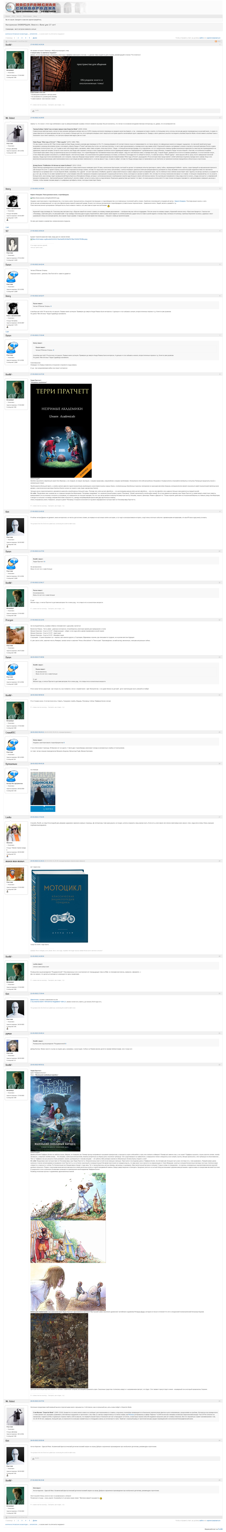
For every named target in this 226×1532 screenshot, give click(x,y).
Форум (8, 16)
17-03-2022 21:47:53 (37, 551)
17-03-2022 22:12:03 (37, 620)
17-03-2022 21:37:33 (37, 374)
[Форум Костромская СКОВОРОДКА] (47, 7)
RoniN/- (37, 1458)
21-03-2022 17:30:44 (37, 993)
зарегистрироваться (213, 38)
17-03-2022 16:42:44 (37, 264)
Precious (131, 1414)
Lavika (37, 110)
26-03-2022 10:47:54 (37, 1401)
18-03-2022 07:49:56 (37, 657)
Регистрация (27, 16)
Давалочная (34, 999)
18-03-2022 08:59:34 (37, 695)
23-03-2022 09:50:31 (37, 1065)
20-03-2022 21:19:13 (37, 861)
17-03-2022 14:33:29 (37, 188)
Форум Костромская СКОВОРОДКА (16, 34)
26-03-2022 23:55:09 (37, 1440)
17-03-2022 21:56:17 (37, 582)
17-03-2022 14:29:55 (37, 118)
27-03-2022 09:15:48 (37, 1480)
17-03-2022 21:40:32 (37, 511)
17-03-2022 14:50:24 (37, 231)
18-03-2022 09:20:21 (37, 732)
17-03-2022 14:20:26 (37, 44)
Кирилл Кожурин (180, 201)
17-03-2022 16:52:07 (37, 296)
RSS (219, 41)
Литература (33, 34)
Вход (35, 16)
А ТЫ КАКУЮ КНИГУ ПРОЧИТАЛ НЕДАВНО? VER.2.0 (48, 1002)
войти (202, 38)
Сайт (7, 227)
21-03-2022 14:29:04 (37, 956)
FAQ (13, 16)
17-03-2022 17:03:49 (37, 335)
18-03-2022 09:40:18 (37, 763)
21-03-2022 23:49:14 (37, 1033)
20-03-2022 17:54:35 (37, 817)
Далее (35, 38)
